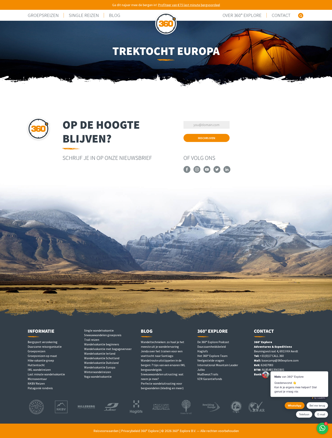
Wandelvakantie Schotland (101, 358)
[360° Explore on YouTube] (206, 172)
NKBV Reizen (36, 383)
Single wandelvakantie (99, 330)
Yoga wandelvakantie (98, 376)
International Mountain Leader (217, 365)
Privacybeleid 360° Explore (140, 431)
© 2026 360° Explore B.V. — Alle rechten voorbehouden (200, 431)
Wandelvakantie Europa (99, 367)
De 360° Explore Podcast (213, 342)
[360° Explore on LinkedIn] (226, 172)
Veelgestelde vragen (210, 360)
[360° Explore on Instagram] (196, 172)
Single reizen (84, 15)
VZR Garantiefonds (209, 379)
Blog (114, 15)
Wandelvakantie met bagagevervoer (108, 349)
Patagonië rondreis (40, 388)
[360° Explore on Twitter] (216, 172)
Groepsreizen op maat (42, 356)
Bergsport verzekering (42, 342)
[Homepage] (166, 24)
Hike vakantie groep (41, 360)
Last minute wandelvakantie (46, 374)
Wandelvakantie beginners (101, 344)
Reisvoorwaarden (106, 431)
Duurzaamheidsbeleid (211, 346)
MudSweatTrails (207, 374)
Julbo (201, 370)
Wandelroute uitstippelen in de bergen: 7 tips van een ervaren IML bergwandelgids (163, 365)
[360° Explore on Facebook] (186, 172)
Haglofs (202, 351)
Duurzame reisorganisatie (45, 346)
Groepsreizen (36, 351)
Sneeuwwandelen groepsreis (102, 335)
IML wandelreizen (39, 370)
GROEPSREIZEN (43, 15)
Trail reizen (91, 340)
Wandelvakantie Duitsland (101, 363)
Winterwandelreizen (97, 372)
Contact (281, 15)
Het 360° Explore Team (212, 356)
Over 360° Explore (241, 15)
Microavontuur (37, 379)
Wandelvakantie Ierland (99, 353)
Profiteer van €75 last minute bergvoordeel (189, 5)
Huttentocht (36, 365)
